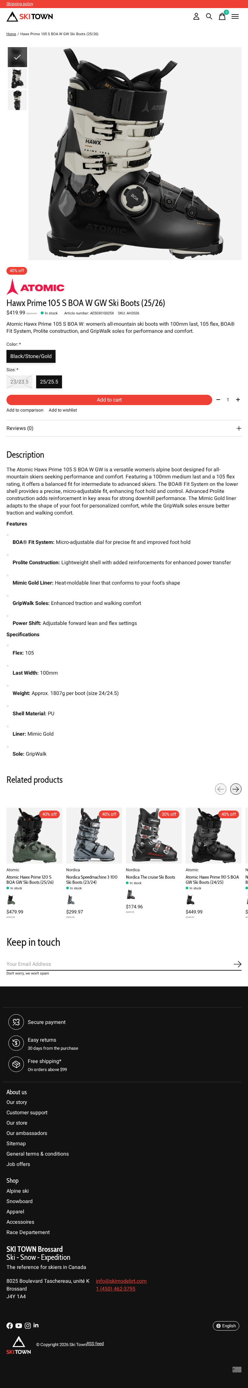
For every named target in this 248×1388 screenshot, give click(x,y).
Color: (13, 344)
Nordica (73, 870)
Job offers (18, 1164)
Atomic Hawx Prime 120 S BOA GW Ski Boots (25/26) (30, 879)
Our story (16, 1102)
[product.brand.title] (124, 287)
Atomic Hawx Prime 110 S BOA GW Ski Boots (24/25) (212, 879)
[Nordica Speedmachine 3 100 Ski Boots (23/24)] (94, 835)
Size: (12, 370)
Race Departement (28, 1232)
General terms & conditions (37, 1154)
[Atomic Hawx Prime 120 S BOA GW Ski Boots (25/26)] (34, 835)
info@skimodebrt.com (121, 1281)
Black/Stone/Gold (31, 356)
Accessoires (20, 1222)
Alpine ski (17, 1191)
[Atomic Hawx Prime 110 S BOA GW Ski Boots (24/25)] (214, 835)
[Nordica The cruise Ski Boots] (154, 835)
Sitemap (16, 1144)
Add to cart (109, 400)
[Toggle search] (209, 16)
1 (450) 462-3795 (115, 1289)
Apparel (15, 1212)
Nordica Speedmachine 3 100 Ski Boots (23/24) (92, 879)
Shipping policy (19, 4)
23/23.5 (19, 382)
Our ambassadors (26, 1133)
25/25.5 (49, 382)
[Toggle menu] (235, 16)
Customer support (26, 1113)
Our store (16, 1123)
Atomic (12, 870)
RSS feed (95, 1344)
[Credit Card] (237, 1371)
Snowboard (19, 1201)
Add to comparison (24, 410)
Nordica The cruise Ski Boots (150, 877)
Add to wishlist (63, 410)
